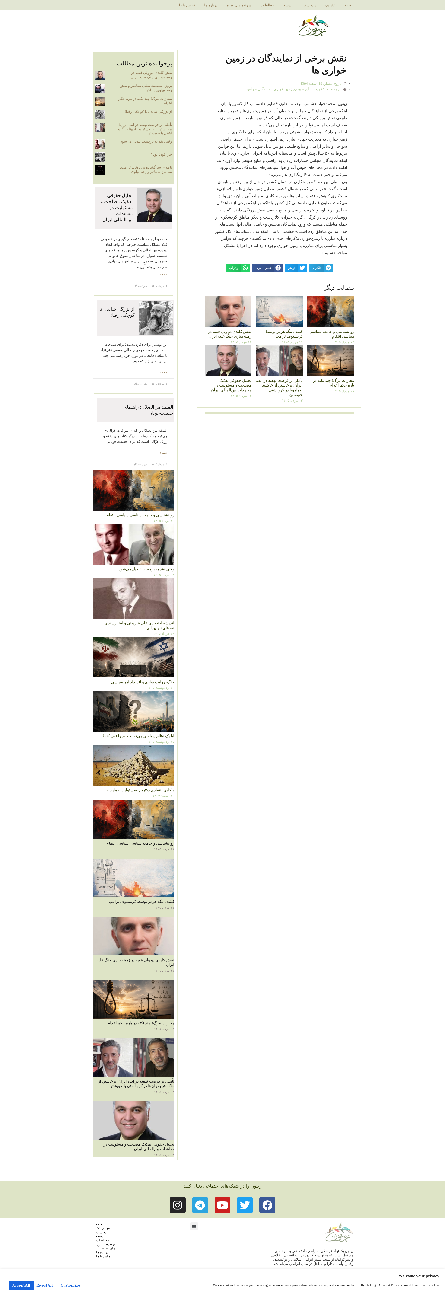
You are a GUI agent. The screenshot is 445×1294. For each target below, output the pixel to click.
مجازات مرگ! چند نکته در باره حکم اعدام (333, 382)
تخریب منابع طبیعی (309, 89)
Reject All (44, 1285)
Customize (70, 1285)
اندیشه (288, 5)
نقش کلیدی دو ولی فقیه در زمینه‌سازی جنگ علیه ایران (229, 334)
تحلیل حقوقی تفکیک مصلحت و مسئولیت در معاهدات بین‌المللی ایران (231, 385)
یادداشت (309, 5)
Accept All (21, 1285)
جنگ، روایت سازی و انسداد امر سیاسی (142, 682)
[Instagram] (178, 1205)
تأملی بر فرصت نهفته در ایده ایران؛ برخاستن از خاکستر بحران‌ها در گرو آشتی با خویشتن (279, 387)
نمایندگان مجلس (259, 89)
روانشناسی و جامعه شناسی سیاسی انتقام (331, 334)
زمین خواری (282, 89)
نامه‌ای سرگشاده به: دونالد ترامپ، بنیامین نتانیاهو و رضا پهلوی (146, 169)
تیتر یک (330, 5)
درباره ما (211, 5)
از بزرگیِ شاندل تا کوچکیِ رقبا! (148, 112)
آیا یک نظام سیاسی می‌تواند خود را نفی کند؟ (138, 736)
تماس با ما (187, 5)
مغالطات (267, 5)
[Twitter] (245, 1205)
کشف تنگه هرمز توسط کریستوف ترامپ (284, 334)
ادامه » (163, 274)
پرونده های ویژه (239, 5)
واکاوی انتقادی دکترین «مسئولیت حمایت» (140, 790)
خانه (348, 5)
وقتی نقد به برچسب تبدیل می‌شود (146, 141)
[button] (194, 1226)
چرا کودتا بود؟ (161, 154)
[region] (222, 1281)
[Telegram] (200, 1205)
